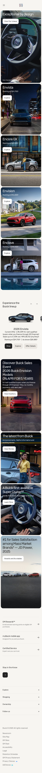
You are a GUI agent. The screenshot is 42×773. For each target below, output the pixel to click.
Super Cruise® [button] (13, 491)
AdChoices (7, 765)
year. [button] (20, 387)
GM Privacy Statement (11, 758)
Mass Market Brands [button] (17, 545)
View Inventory (10, 394)
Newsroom (7, 733)
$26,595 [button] (14, 143)
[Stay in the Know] (5, 675)
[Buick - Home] (21, 3)
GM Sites (6, 740)
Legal (5, 751)
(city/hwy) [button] (35, 337)
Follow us (6, 711)
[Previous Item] (31, 303)
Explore (7, 98)
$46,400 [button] (14, 247)
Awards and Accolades (13, 558)
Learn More (8, 502)
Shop (8, 346)
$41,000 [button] (14, 195)
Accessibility (7, 747)
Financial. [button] (16, 385)
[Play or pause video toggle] (36, 78)
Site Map (6, 737)
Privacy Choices (9, 761)
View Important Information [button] (11, 80)
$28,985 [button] (33, 339)
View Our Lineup (10, 21)
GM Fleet (6, 744)
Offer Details (31, 346)
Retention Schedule (10, 754)
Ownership (7, 704)
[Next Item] (36, 303)
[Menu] (3, 5)
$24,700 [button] (14, 91)
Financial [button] (35, 334)
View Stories (9, 449)
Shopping (6, 697)
